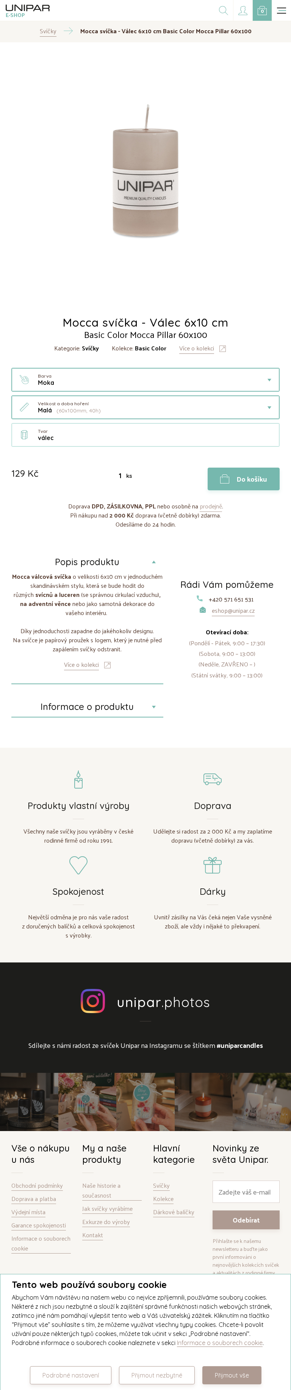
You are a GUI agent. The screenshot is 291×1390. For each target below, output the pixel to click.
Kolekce (163, 1199)
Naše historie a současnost (101, 1191)
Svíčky (161, 1186)
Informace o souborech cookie (40, 1243)
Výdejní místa (28, 1212)
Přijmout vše (232, 1375)
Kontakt (92, 1235)
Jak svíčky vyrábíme (107, 1209)
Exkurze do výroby (106, 1222)
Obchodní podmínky (37, 1186)
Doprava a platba (33, 1199)
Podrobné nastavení (70, 1375)
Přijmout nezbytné (156, 1375)
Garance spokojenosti (38, 1225)
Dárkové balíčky (173, 1212)
